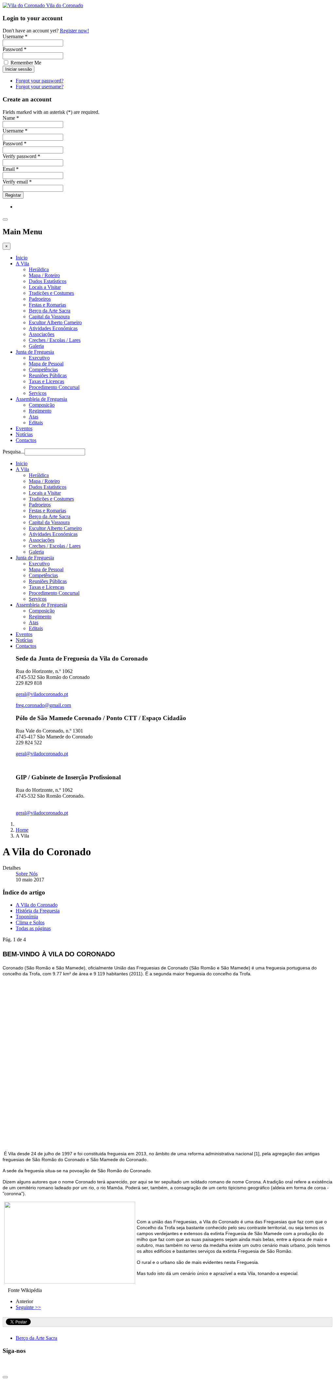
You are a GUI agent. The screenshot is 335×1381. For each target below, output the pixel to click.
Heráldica (39, 269)
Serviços (37, 393)
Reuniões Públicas (48, 375)
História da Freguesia (38, 910)
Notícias (24, 434)
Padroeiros (40, 299)
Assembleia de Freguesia (41, 399)
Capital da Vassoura (49, 316)
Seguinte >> (28, 1307)
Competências (43, 369)
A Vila (22, 263)
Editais (36, 422)
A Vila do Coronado (37, 905)
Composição (42, 405)
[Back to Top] (5, 1377)
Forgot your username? (39, 86)
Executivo (39, 358)
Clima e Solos (30, 922)
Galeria (36, 346)
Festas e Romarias (47, 305)
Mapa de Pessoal (46, 363)
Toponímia (27, 916)
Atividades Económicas (53, 328)
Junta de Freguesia (35, 352)
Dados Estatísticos (47, 281)
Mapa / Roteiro (44, 275)
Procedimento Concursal (54, 387)
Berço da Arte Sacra (49, 310)
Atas (33, 416)
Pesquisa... (14, 451)
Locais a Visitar (45, 287)
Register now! (74, 30)
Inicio (21, 257)
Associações (41, 334)
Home (22, 830)
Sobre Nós (27, 873)
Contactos (26, 440)
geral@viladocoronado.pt (42, 694)
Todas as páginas (33, 928)
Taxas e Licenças (46, 381)
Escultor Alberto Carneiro (55, 322)
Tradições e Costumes (51, 293)
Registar (13, 195)
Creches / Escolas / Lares (54, 340)
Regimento (40, 411)
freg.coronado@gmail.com (43, 705)
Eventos (24, 428)
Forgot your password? (39, 80)
